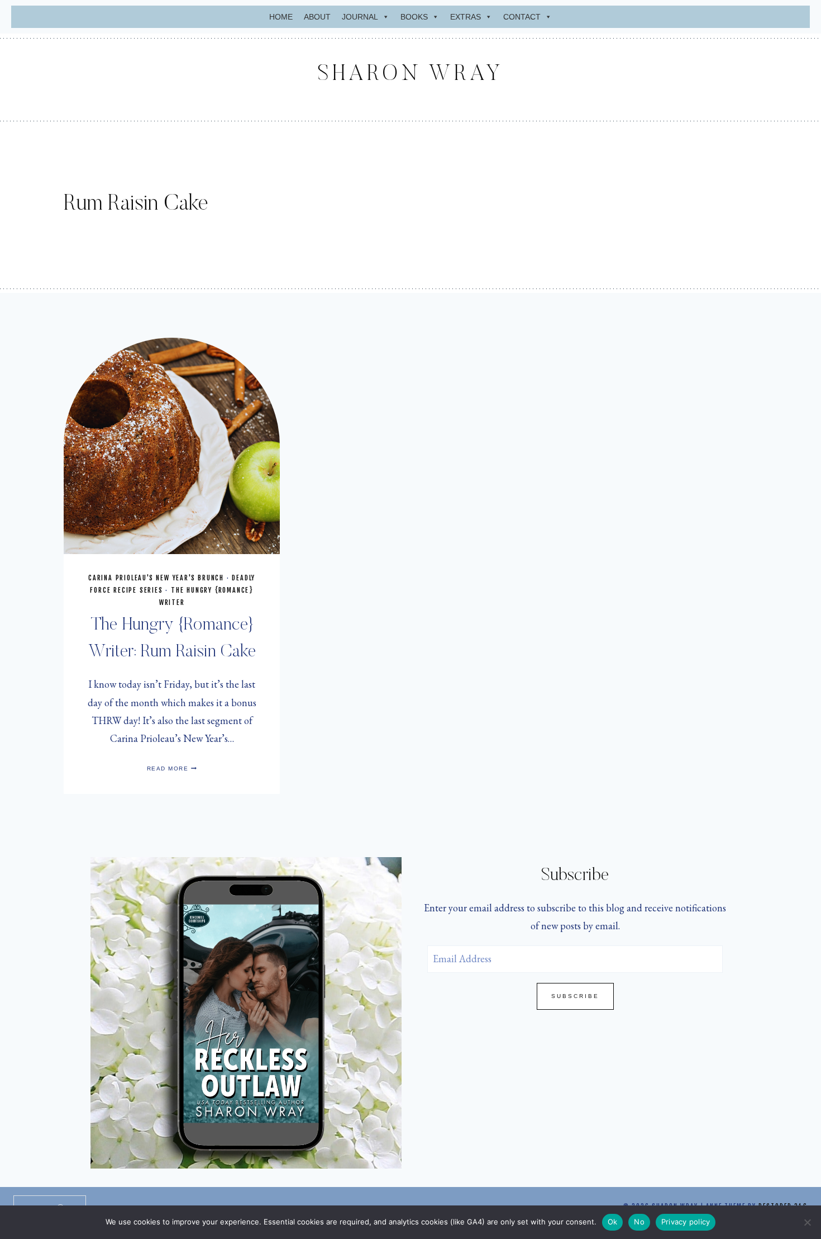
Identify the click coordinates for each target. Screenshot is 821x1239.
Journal (360, 16)
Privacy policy (685, 1221)
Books (414, 16)
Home (281, 16)
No (639, 1221)
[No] (807, 1222)
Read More (172, 768)
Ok (613, 1221)
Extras (465, 16)
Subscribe (575, 996)
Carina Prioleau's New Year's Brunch (156, 578)
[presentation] (172, 446)
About (317, 16)
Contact (522, 16)
